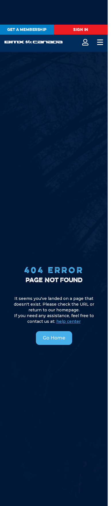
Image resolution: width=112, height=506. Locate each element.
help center (68, 321)
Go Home (54, 338)
